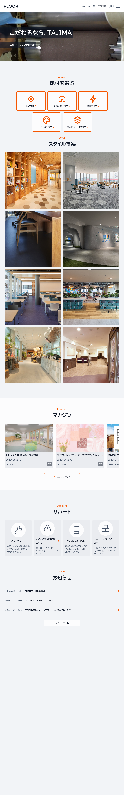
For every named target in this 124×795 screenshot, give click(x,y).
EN (111, 6)
